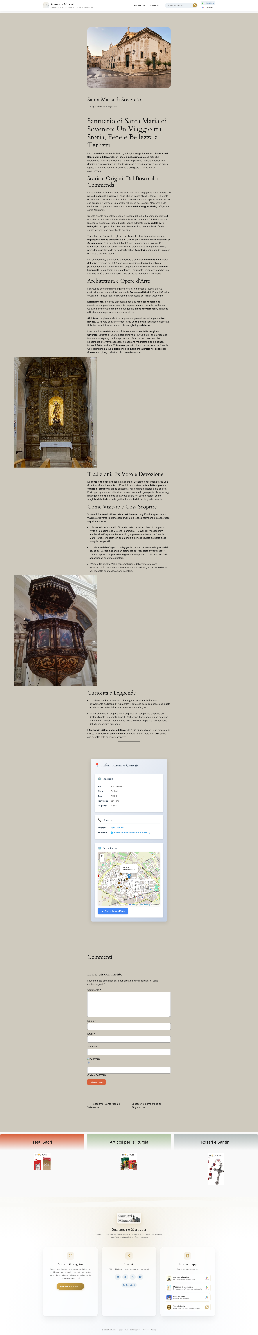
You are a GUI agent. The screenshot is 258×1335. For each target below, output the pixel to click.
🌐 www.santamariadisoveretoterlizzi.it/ (130, 832)
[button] (129, 876)
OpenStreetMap (144, 904)
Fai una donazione (69, 1286)
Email (91, 1033)
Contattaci (130, 1285)
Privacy (145, 1330)
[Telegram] (140, 1277)
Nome (91, 1021)
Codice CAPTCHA (97, 1075)
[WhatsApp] (133, 1277)
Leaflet (133, 904)
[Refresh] (88, 1063)
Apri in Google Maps (115, 911)
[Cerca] (195, 5)
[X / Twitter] (125, 1277)
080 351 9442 (117, 827)
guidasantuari (99, 106)
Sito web (92, 1046)
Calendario (155, 5)
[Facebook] (118, 1277)
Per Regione (139, 5)
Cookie (153, 1330)
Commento (94, 990)
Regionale (112, 106)
